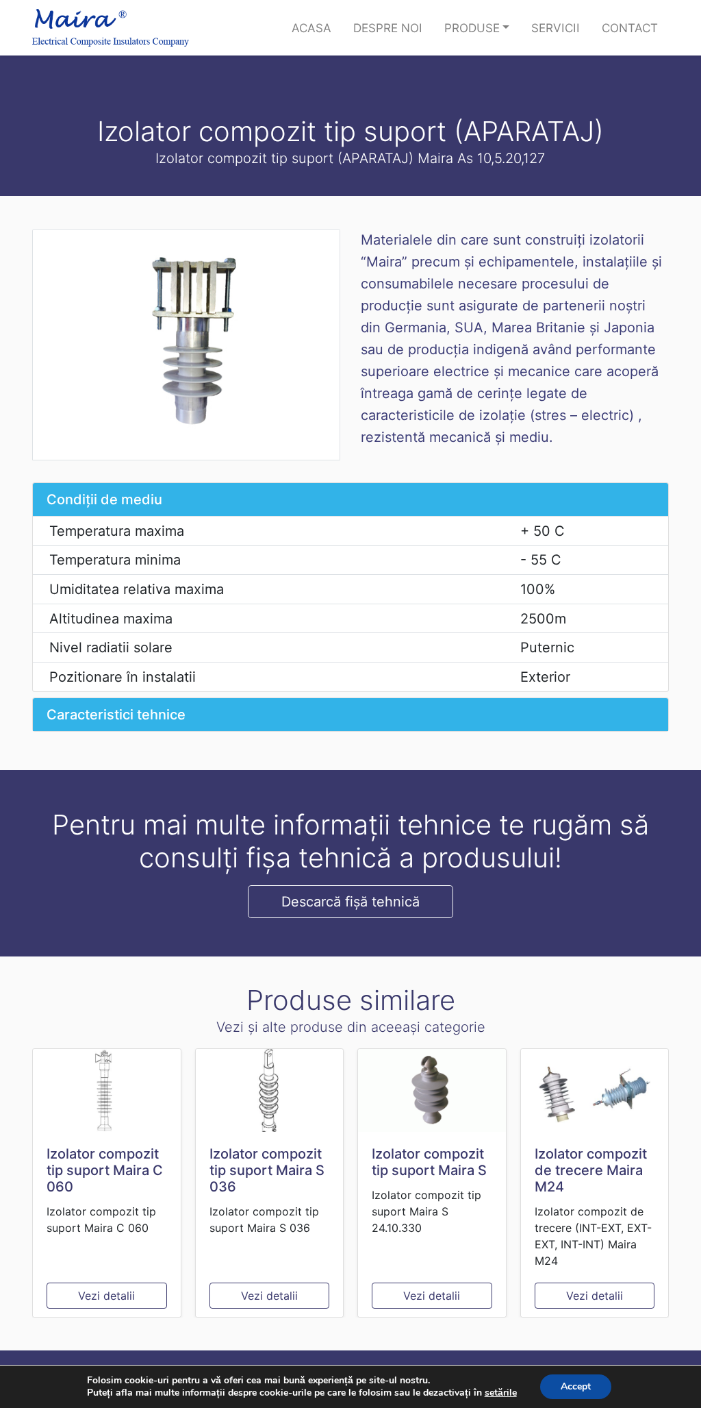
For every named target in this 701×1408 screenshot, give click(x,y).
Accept (576, 1386)
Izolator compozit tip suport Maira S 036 (266, 1170)
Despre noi (387, 28)
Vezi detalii (106, 1295)
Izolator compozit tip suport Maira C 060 (105, 1170)
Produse (472, 28)
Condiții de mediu (104, 499)
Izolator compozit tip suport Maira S (429, 1162)
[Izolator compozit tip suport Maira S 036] (270, 1090)
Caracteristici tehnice (116, 714)
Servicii (555, 28)
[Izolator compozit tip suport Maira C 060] (107, 1090)
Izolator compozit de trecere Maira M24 (591, 1170)
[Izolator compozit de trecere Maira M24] (595, 1090)
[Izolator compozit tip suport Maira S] (432, 1090)
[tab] (350, 499)
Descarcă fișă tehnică (350, 901)
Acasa (311, 28)
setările (501, 1393)
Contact (630, 28)
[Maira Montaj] (110, 27)
